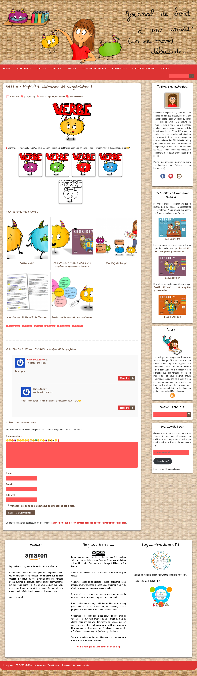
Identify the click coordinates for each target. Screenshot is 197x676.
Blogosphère (118, 68)
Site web (10, 495)
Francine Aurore (35, 359)
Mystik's (79, 326)
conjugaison (14, 326)
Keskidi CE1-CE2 (172, 239)
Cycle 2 (55, 68)
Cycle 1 (40, 68)
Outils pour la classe (93, 68)
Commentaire (14, 436)
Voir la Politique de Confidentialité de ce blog (98, 646)
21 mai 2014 (14, 97)
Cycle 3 (70, 68)
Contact (165, 68)
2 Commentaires (76, 97)
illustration (65, 326)
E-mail (10, 484)
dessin (28, 326)
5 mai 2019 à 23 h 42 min (36, 363)
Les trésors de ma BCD (143, 68)
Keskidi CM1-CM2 (172, 317)
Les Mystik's (49, 97)
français (51, 326)
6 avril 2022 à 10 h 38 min (42, 392)
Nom (9, 473)
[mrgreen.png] (36, 440)
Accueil (7, 68)
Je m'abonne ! (163, 461)
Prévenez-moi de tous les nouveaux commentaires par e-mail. (42, 505)
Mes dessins (23, 68)
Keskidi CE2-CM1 (172, 278)
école (39, 326)
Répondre (124, 378)
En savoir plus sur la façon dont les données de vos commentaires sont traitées (88, 523)
